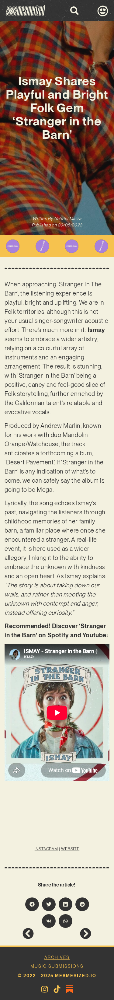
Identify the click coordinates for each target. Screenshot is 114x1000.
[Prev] (39, 933)
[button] (32, 904)
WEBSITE (70, 849)
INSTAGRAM (46, 849)
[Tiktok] (57, 989)
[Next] (74, 933)
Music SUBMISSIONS (57, 966)
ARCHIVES (57, 957)
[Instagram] (44, 989)
